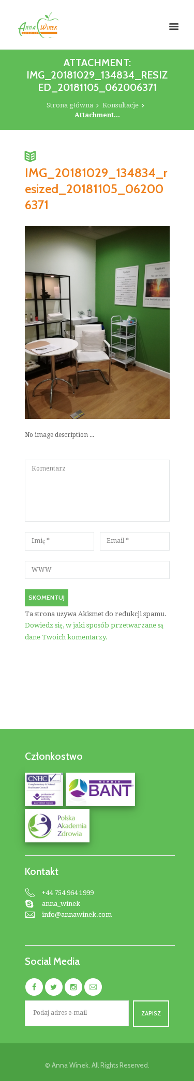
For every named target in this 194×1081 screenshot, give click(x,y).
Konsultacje (120, 105)
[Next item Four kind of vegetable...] (133, 322)
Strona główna (70, 105)
